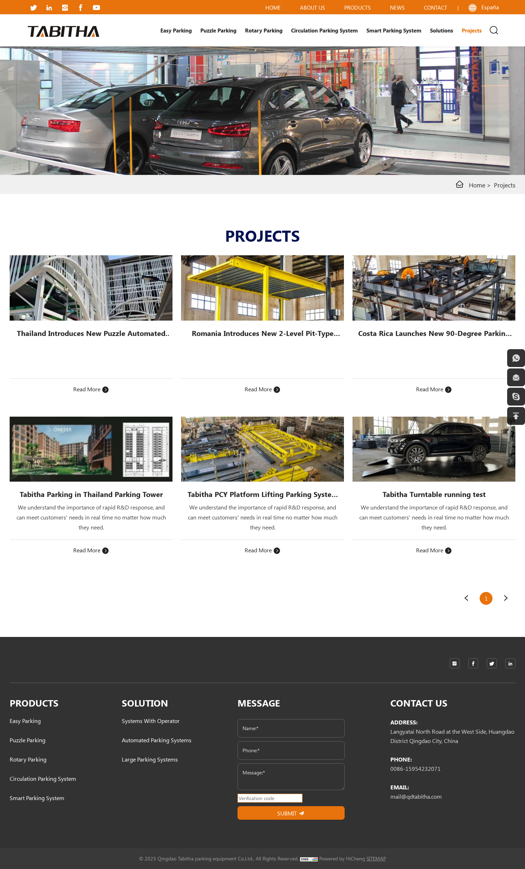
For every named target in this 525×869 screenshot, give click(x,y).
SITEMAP (376, 858)
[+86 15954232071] (516, 358)
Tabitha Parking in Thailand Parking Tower (91, 494)
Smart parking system (393, 30)
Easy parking (176, 30)
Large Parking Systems (150, 759)
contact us (419, 703)
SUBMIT (287, 813)
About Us (312, 7)
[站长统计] (309, 858)
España (490, 7)
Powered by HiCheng (342, 858)
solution (145, 703)
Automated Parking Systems (156, 740)
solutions (441, 30)
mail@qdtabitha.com (416, 796)
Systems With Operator (151, 720)
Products (357, 7)
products (34, 703)
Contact (435, 7)
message (259, 703)
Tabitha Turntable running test (434, 494)
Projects (504, 185)
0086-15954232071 (415, 768)
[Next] (506, 598)
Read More (87, 389)
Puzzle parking (218, 30)
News (397, 7)
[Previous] (466, 598)
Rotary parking (263, 30)
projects (472, 30)
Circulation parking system (324, 30)
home (273, 7)
